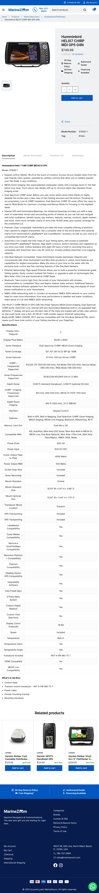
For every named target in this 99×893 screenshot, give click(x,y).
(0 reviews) (77, 54)
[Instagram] (61, 865)
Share (67, 121)
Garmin (8, 753)
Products (15, 17)
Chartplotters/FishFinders (54, 17)
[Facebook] (55, 865)
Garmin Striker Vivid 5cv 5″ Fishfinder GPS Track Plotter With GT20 (80, 760)
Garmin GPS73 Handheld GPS (45, 757)
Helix (82, 136)
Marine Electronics (31, 17)
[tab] (8, 156)
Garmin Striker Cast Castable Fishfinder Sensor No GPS (16, 759)
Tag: (63, 136)
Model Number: (68, 131)
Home (4, 17)
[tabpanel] (49, 433)
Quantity (65, 83)
